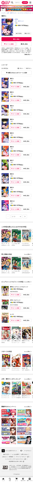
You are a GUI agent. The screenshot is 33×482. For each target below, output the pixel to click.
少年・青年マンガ (19, 21)
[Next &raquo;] (25, 217)
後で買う (28, 33)
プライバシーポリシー (22, 456)
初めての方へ (6, 454)
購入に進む (16, 39)
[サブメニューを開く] (30, 2)
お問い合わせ (24, 454)
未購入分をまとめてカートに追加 (17, 72)
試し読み (25, 44)
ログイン (17, 2)
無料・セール (29, 480)
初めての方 (23, 480)
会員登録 (25, 2)
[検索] (12, 2)
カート (16, 480)
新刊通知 (19, 33)
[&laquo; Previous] (8, 217)
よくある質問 (15, 454)
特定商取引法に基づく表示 (16, 461)
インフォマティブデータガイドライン (14, 459)
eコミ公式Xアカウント (10, 451)
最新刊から (29, 68)
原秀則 (16, 19)
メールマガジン (27, 450)
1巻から (21, 68)
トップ (3, 480)
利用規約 (11, 456)
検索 (10, 480)
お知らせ (4, 456)
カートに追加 (10, 44)
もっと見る (27, 254)
